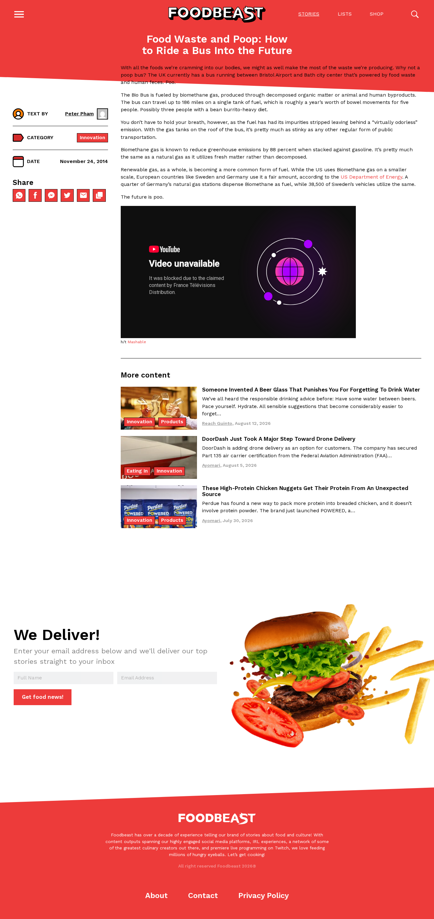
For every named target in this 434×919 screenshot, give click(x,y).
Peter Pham (79, 114)
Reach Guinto (217, 423)
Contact (203, 895)
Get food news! (43, 697)
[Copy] (99, 195)
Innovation (92, 137)
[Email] (83, 195)
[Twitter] (67, 195)
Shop (376, 14)
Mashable (137, 341)
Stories (308, 14)
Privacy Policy (263, 895)
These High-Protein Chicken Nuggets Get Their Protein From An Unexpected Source (305, 491)
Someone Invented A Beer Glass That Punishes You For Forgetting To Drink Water (311, 389)
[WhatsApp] (19, 195)
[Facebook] (35, 195)
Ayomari (211, 465)
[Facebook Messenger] (51, 195)
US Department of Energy (371, 177)
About (156, 895)
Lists (345, 14)
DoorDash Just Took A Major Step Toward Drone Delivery (278, 439)
